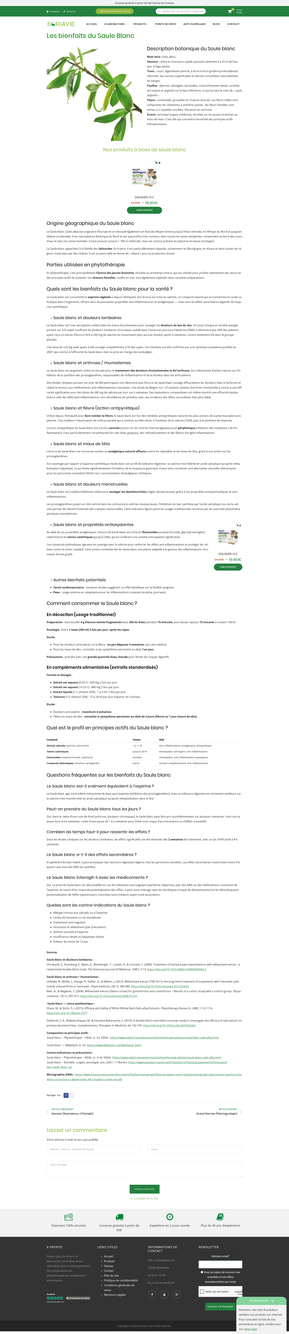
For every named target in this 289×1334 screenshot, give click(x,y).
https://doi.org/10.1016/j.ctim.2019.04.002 (169, 1025)
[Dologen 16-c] (144, 176)
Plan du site (111, 1275)
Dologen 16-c (144, 197)
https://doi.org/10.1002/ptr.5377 (67, 1013)
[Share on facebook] (66, 1095)
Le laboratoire (114, 24)
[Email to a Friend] (71, 1095)
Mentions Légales (115, 1295)
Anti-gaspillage (194, 24)
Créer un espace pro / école (114, 11)
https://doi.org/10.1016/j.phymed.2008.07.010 (108, 996)
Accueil (91, 24)
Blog (216, 24)
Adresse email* (220, 1256)
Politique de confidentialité (121, 1280)
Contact (233, 24)
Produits (140, 24)
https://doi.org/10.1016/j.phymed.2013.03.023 (159, 986)
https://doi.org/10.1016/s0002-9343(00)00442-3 (176, 969)
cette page (250, 1329)
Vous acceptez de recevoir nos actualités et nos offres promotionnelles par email (221, 1277)
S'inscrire (70, 11)
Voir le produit (144, 210)
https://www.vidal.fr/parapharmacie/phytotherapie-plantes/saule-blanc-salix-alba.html (164, 1037)
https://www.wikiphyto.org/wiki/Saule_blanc (114, 1045)
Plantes (108, 1266)
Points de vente (165, 24)
